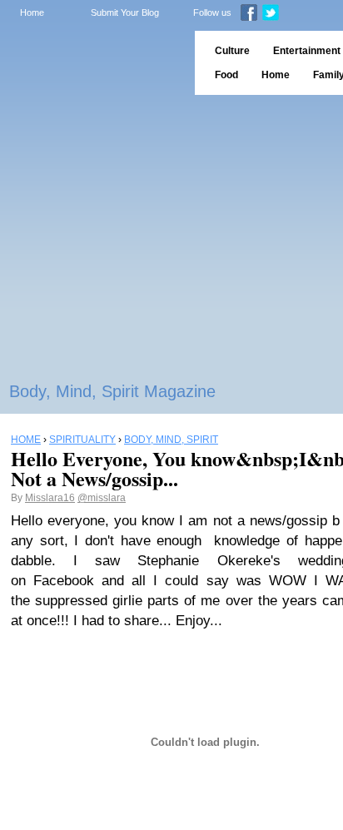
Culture (232, 51)
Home (32, 12)
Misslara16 (50, 498)
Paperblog (92, 63)
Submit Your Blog (125, 12)
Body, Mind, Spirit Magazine (112, 391)
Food (226, 75)
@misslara (101, 498)
